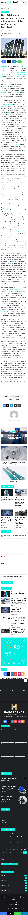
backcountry (4, 311)
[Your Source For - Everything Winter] (13, 2)
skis (17, 399)
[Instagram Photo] (6, 684)
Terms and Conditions (14, 904)
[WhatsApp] (19, 61)
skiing (20, 291)
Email (3, 563)
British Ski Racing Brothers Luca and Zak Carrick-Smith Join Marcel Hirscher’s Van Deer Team (6, 521)
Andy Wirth (8, 396)
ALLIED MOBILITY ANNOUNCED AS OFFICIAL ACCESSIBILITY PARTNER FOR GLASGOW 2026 (19, 521)
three (17, 144)
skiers (3, 106)
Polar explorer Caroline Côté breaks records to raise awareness (14, 437)
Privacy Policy (13, 902)
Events (4, 888)
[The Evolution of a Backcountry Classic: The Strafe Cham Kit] (22, 800)
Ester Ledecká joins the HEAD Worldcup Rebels (7, 499)
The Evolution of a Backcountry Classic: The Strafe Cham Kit (8, 798)
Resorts (3, 817)
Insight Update (4, 822)
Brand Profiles (4, 825)
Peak (5, 84)
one (14, 118)
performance (22, 74)
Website (3, 569)
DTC (11, 399)
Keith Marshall (5, 30)
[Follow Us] (25, 680)
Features (3, 820)
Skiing (7, 210)
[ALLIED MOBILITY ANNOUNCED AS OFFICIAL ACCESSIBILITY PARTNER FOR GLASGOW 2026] (21, 513)
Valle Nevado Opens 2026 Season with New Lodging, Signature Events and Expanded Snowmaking (20, 501)
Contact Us (6, 902)
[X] (9, 61)
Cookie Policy (21, 902)
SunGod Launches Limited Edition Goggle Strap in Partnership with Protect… (8, 788)
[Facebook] (3, 61)
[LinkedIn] (14, 61)
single (8, 112)
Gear (2, 815)
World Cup (22, 66)
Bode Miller (4, 66)
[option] (14, 435)
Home (3, 8)
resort (18, 92)
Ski (7, 11)
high (17, 74)
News (7, 8)
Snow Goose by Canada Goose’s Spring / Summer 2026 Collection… (8, 778)
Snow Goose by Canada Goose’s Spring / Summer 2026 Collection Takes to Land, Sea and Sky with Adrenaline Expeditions (18, 620)
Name (3, 556)
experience (4, 92)
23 (25, 849)
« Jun (2, 859)
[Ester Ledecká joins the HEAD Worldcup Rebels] (7, 492)
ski (2, 76)
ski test (3, 222)
